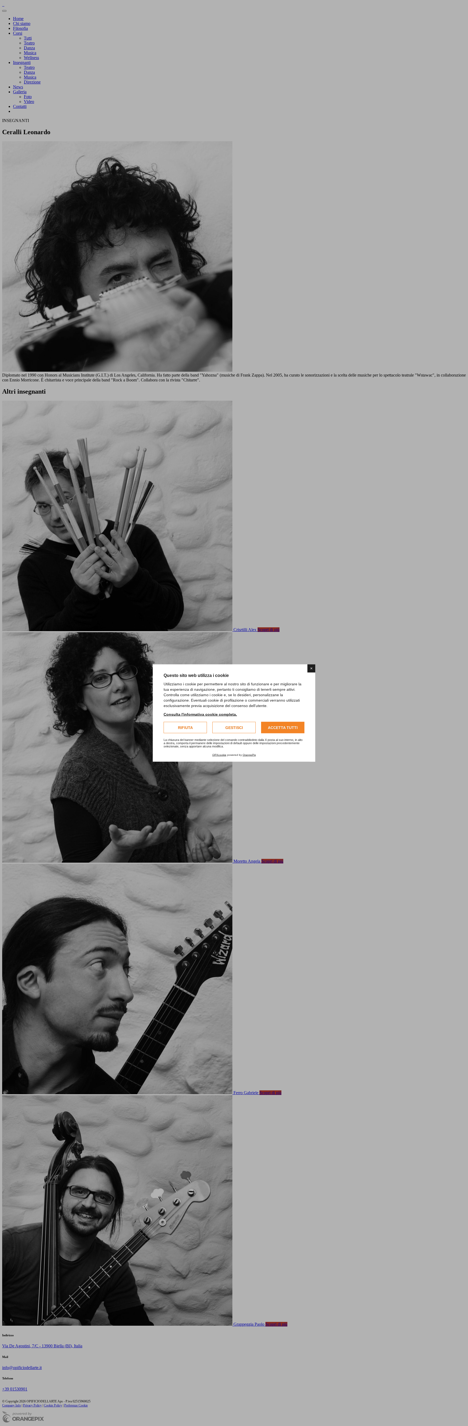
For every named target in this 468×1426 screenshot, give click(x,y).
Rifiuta (185, 727)
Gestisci (234, 727)
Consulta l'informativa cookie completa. (200, 714)
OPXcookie (219, 754)
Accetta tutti (283, 727)
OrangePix (249, 754)
